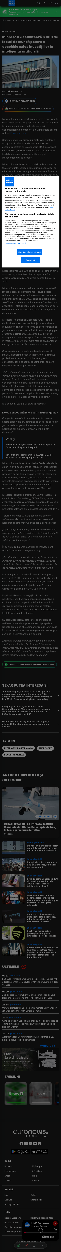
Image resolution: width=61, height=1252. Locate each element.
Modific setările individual (29, 252)
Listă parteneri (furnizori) (15, 243)
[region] (31, 222)
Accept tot (30, 260)
